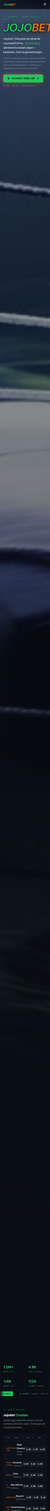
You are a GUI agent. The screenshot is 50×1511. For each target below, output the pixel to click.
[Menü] (45, 5)
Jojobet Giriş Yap (23, 78)
